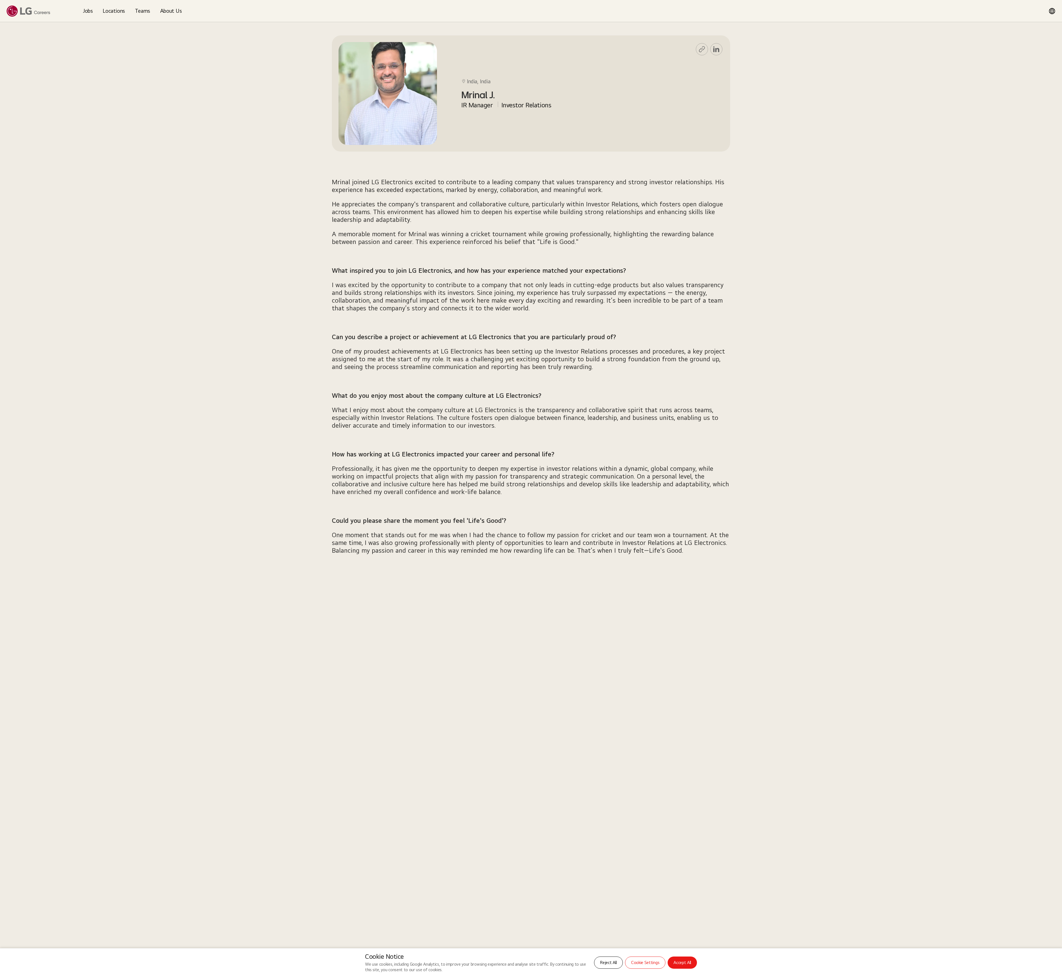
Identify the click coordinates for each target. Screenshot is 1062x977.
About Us (171, 10)
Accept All (682, 962)
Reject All (608, 962)
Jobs (88, 10)
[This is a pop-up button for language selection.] (1052, 11)
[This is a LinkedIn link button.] (716, 49)
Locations (114, 10)
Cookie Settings (645, 962)
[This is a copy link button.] (702, 49)
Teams (142, 10)
